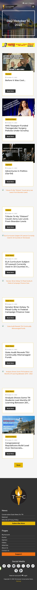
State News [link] (10, 255)
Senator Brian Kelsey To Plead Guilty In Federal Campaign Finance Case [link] (17, 309)
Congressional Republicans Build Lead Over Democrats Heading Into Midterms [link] (17, 447)
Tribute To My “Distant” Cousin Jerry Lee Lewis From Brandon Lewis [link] (17, 219)
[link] (25, 3)
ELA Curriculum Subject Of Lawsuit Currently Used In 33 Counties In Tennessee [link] (17, 265)
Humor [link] (8, 74)
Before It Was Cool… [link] (15, 80)
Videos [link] (8, 210)
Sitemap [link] (18, 581)
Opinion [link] (8, 165)
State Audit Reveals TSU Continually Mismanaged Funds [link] (17, 355)
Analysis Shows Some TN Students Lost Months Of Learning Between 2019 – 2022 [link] (17, 401)
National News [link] (11, 119)
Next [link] (18, 465)
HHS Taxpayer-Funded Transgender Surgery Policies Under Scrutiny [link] (17, 128)
